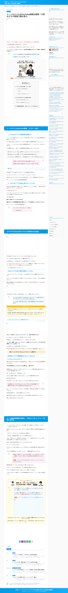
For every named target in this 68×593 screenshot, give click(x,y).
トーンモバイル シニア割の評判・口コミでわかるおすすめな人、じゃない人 (56, 125)
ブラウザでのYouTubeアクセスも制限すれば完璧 (23, 97)
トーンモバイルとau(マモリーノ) (54, 107)
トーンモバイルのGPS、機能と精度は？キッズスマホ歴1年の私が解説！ (25, 562)
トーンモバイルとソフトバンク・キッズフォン (56, 108)
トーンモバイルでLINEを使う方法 (54, 98)
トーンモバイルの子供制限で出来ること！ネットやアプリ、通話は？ (24, 577)
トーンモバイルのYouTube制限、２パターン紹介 (23, 86)
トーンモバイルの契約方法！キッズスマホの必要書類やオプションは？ (27, 78)
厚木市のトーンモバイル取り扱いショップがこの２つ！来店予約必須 (56, 141)
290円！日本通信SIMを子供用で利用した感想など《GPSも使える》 (56, 122)
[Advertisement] (26, 117)
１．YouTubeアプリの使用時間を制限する (22, 88)
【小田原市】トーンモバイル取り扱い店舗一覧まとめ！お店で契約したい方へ (56, 144)
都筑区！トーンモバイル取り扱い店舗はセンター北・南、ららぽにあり (56, 132)
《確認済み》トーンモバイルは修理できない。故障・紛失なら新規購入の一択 (56, 147)
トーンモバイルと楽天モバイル (54, 111)
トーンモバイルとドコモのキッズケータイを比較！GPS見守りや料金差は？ (56, 179)
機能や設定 (9, 546)
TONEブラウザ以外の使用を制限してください (22, 99)
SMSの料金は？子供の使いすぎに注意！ (55, 103)
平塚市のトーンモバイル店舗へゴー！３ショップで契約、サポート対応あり (56, 135)
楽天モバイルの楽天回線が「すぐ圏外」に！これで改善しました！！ (56, 160)
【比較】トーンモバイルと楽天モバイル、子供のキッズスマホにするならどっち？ (23, 584)
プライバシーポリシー (52, 40)
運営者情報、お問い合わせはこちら (54, 39)
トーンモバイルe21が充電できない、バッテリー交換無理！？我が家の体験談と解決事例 (28, 569)
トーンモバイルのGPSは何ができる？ (55, 94)
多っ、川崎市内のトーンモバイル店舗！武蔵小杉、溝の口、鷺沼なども (56, 138)
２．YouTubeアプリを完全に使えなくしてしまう (22, 93)
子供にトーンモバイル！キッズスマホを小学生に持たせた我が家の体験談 (34, 589)
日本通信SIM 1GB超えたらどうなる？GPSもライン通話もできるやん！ (56, 119)
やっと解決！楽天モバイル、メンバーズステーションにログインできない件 (56, 157)
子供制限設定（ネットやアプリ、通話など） (56, 97)
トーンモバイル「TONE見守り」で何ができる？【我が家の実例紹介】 (25, 554)
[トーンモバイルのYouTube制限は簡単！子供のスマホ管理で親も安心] (27, 542)
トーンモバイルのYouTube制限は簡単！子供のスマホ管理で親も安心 (56, 166)
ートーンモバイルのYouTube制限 (54, 102)
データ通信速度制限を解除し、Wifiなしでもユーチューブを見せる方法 (26, 106)
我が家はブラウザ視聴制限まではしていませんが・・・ (23, 102)
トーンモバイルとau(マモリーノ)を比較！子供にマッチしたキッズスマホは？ (56, 173)
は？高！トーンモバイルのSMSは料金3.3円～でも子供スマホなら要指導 (56, 128)
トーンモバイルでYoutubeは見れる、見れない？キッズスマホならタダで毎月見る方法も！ (24, 583)
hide (29, 82)
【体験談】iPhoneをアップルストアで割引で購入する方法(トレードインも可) (56, 154)
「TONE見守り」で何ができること (54, 96)
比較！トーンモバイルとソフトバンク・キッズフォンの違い (56, 176)
